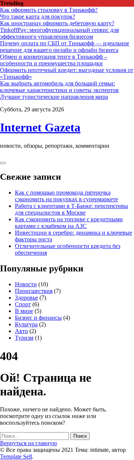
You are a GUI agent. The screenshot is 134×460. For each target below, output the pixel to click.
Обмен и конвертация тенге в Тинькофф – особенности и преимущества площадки (53, 59)
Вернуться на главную (28, 443)
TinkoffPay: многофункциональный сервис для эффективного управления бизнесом (59, 33)
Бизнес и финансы (38, 317)
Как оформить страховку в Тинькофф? (49, 10)
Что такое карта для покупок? (37, 16)
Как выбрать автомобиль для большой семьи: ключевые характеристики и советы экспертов (59, 86)
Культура (26, 324)
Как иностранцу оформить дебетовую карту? (57, 23)
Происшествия (33, 291)
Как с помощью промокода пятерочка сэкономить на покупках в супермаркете (66, 195)
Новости (26, 284)
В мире (24, 311)
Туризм (24, 338)
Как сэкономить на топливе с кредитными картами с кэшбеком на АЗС (69, 222)
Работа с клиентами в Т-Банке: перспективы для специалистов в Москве (71, 209)
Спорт (23, 304)
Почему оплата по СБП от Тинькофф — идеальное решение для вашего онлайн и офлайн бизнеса (64, 46)
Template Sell (16, 456)
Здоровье (26, 297)
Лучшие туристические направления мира (54, 97)
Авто (21, 331)
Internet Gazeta (40, 127)
